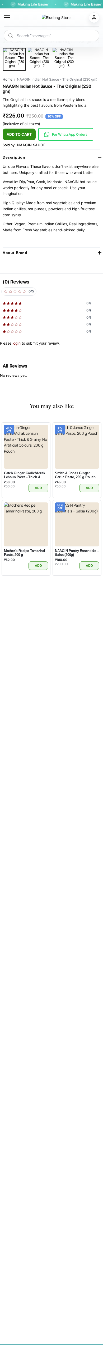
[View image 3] (64, 59)
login (16, 343)
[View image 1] (14, 59)
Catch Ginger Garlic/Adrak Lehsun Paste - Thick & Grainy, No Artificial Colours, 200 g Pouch (24, 475)
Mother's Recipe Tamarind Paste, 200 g (24, 553)
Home (7, 79)
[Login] (94, 17)
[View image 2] (39, 59)
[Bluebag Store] (50, 17)
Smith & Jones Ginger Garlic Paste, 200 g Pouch (75, 475)
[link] (65, 134)
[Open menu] (7, 17)
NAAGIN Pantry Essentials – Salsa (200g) (77, 553)
